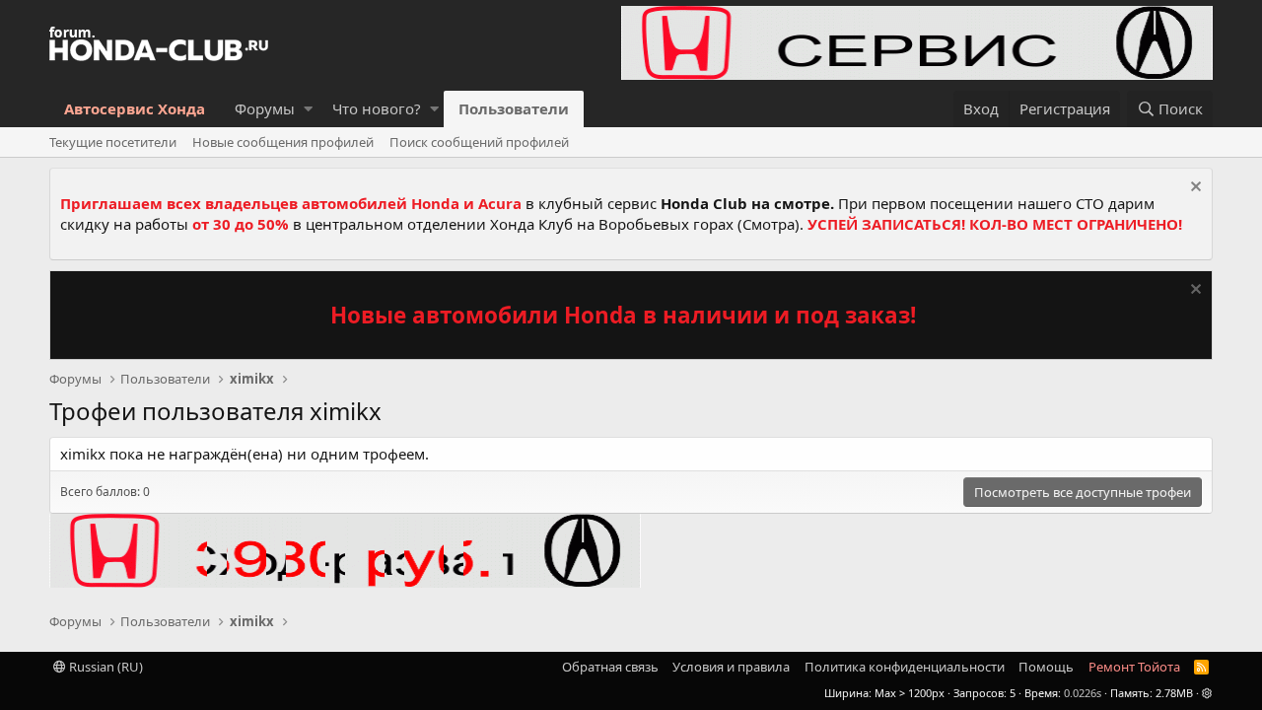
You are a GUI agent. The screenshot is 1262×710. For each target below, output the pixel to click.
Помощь (1046, 666)
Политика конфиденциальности (905, 666)
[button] (308, 109)
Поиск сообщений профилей (479, 142)
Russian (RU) (104, 666)
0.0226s (1082, 692)
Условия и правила (731, 666)
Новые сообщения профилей (283, 142)
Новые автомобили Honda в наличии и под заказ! (623, 315)
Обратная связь (610, 666)
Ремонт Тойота (1134, 666)
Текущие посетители (112, 142)
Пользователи (513, 108)
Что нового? (376, 108)
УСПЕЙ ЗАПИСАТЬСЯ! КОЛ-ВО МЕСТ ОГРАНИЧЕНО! (994, 224)
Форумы (265, 108)
